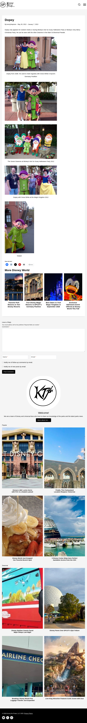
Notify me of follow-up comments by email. (18, 362)
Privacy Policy (28, 713)
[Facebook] (3, 717)
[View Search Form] (79, 5)
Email (33, 357)
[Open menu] (84, 4)
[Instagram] (11, 717)
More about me (42, 420)
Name (5, 357)
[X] (7, 717)
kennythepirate (11, 24)
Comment (6, 327)
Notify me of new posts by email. (15, 366)
